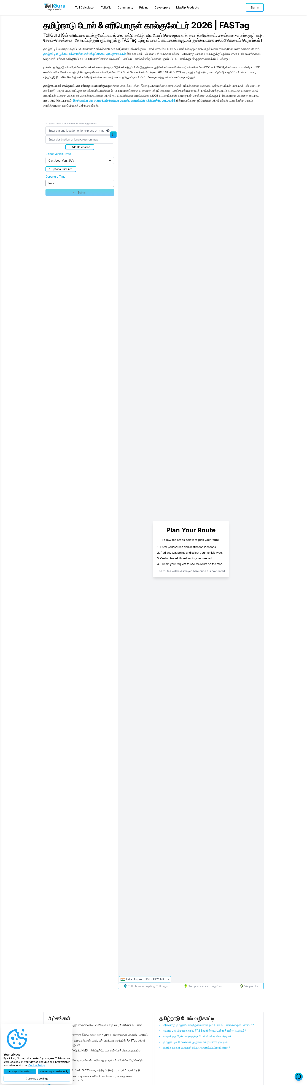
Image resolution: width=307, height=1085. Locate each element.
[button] (255, 7)
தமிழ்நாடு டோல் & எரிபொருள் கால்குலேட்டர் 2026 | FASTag (146, 25)
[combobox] (79, 130)
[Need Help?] (299, 1077)
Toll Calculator (85, 7)
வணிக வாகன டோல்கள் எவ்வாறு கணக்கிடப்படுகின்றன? (196, 1047)
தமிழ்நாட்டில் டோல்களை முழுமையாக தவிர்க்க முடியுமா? (195, 1042)
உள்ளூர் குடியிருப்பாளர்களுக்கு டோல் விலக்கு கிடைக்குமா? (197, 1036)
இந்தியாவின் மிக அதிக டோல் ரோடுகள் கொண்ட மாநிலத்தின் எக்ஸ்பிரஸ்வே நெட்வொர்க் (124, 100)
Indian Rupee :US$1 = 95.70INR (145, 979)
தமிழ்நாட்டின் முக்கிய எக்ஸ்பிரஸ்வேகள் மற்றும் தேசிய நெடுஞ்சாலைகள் (84, 54)
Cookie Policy (36, 1065)
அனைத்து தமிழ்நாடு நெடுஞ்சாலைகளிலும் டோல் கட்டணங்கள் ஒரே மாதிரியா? (208, 1025)
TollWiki (106, 7)
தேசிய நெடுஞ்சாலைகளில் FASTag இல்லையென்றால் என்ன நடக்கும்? (204, 1030)
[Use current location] (108, 130)
